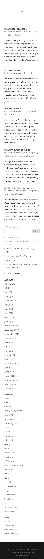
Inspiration (31, 156)
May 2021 (8, 292)
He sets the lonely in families (19, 188)
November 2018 (11, 363)
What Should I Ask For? (16, 29)
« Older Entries (11, 227)
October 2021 (10, 284)
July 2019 (8, 342)
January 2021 (10, 296)
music (7, 473)
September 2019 (11, 334)
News (6, 478)
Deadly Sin (9, 415)
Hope (6, 35)
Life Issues (19, 194)
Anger (7, 398)
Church (35, 111)
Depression (9, 419)
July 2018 (8, 367)
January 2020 (10, 321)
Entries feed (9, 525)
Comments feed (11, 529)
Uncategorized (10, 507)
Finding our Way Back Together (18, 256)
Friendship (9, 440)
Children (8, 402)
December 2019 (11, 325)
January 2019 (10, 359)
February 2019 (11, 355)
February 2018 (11, 380)
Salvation (18, 35)
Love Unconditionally (13, 465)
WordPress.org (11, 533)
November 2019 (11, 330)
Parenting (8, 482)
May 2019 (8, 351)
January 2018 (10, 384)
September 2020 (11, 300)
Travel (7, 503)
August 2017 (10, 388)
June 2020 (8, 309)
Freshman (8, 436)
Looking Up (9, 260)
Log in (7, 521)
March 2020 (9, 317)
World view (9, 511)
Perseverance (10, 486)
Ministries (8, 469)
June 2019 (8, 346)
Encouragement (10, 114)
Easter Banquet (12, 70)
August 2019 (10, 338)
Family (6, 194)
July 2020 (8, 304)
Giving (7, 444)
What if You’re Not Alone (17, 150)
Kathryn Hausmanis (14, 32)
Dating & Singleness (13, 410)
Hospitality (9, 452)
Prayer (11, 35)
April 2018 (9, 371)
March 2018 (9, 376)
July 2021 (8, 288)
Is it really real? (12, 108)
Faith (35, 32)
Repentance (9, 494)
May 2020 (8, 313)
